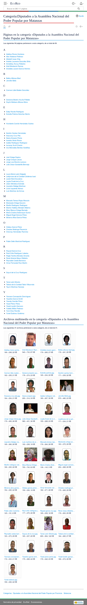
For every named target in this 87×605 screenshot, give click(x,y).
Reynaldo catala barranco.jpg (12, 534)
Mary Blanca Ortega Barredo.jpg (30, 465)
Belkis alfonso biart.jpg (66, 350)
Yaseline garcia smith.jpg (30, 557)
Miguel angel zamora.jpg (66, 465)
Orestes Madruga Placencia (16, 229)
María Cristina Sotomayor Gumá (18, 212)
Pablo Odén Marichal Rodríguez (18, 241)
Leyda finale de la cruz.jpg (48, 419)
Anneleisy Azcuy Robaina (15, 64)
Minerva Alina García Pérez (16, 217)
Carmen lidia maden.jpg (12, 373)
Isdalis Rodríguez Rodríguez (16, 143)
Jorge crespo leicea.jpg (12, 419)
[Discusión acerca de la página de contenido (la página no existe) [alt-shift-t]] (9, 26)
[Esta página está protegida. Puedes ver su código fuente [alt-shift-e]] (72, 26)
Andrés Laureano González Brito (18, 61)
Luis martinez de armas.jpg (30, 442)
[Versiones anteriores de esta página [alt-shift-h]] (76, 26)
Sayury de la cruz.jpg (29, 534)
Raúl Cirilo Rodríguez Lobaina (17, 253)
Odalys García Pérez (14, 227)
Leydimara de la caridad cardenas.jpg (66, 419)
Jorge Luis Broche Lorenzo (16, 162)
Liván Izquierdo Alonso (14, 188)
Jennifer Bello (11, 80)
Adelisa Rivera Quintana (15, 54)
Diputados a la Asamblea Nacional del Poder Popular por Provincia (37, 593)
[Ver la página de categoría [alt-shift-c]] (4, 26)
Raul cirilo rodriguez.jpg (30, 511)
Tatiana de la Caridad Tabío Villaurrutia (20, 284)
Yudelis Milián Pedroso (14, 308)
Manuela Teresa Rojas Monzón (17, 200)
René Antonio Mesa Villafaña (17, 258)
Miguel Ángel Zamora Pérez (16, 215)
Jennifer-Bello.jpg (64, 396)
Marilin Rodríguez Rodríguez (16, 205)
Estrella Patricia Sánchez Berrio (18, 114)
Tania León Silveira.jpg (48, 534)
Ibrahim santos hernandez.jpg (66, 373)
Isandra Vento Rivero (14, 140)
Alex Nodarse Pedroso (14, 56)
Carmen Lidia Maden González (17, 90)
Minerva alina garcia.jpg (12, 488)
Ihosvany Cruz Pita (13, 135)
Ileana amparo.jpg (28, 396)
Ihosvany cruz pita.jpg (12, 396)
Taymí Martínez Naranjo (15, 287)
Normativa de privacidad (12, 602)
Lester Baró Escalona (14, 179)
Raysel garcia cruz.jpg (48, 511)
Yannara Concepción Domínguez (18, 296)
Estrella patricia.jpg (47, 373)
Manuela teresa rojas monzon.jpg (48, 442)
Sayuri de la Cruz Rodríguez (16, 272)
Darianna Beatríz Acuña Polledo (18, 99)
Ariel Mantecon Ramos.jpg (30, 350)
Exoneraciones (36, 602)
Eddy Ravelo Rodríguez (15, 111)
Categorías (7, 593)
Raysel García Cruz (13, 251)
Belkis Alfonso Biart (13, 78)
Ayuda (81, 16)
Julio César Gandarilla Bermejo (17, 164)
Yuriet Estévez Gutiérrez (15, 313)
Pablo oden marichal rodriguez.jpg (12, 511)
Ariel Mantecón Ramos (14, 66)
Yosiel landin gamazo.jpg (66, 557)
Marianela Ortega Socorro (15, 203)
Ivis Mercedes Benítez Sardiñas (18, 147)
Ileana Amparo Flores (14, 138)
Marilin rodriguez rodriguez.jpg (12, 465)
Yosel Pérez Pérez (13, 303)
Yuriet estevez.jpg (10, 580)
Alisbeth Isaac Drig (13, 59)
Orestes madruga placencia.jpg (66, 488)
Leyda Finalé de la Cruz (15, 181)
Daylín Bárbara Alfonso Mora (17, 102)
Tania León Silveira (13, 282)
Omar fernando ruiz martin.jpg (48, 488)
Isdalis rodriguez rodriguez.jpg (48, 396)
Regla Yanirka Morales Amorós (17, 255)
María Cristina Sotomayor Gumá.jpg (48, 465)
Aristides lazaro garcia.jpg (48, 350)
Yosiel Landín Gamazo (14, 306)
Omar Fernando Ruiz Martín (16, 263)
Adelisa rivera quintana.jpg (12, 350)
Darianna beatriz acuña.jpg (30, 373)
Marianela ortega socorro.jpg (66, 442)
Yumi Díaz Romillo (13, 311)
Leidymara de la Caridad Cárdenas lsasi (21, 176)
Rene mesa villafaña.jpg (66, 511)
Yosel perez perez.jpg (48, 557)
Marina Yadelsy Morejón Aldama (18, 207)
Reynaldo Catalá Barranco (16, 260)
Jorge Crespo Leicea (14, 159)
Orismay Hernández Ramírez (17, 231)
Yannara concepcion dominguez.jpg (12, 557)
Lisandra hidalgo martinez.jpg (12, 442)
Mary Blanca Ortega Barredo (17, 210)
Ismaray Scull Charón (14, 145)
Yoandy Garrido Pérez (14, 301)
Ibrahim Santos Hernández (16, 133)
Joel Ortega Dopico (13, 157)
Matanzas (67, 593)
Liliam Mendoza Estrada (15, 183)
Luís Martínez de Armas (15, 191)
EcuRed (15, 3)
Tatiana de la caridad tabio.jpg (66, 534)
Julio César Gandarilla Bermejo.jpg (30, 419)
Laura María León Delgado (16, 174)
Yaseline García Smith (14, 299)
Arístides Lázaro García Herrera (18, 68)
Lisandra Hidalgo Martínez (16, 186)
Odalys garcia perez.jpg (30, 488)
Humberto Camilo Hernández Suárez (20, 123)
